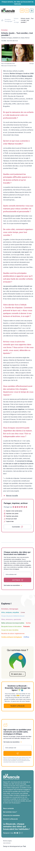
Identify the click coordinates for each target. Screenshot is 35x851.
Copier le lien (10, 521)
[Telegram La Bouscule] (22, 507)
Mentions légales (7, 840)
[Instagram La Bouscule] (16, 507)
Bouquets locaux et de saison (11, 626)
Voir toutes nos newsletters (12, 585)
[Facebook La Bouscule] (13, 507)
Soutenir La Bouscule (17, 706)
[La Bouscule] (8, 10)
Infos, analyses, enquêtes (10, 612)
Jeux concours (6, 843)
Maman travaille (27, 76)
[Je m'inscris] (17, 753)
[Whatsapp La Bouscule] (24, 507)
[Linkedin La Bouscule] (18, 507)
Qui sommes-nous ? (10, 812)
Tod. (24, 846)
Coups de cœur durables (9, 630)
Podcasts (26, 626)
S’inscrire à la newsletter (11, 815)
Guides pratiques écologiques (11, 637)
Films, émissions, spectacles (11, 619)
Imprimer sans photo (12, 516)
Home (2, 20)
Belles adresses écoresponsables (12, 623)
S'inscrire (22, 11)
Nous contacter (8, 808)
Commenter (16, 527)
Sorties (28, 623)
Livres (23, 612)
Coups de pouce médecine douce (12, 616)
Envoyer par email (11, 518)
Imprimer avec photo (12, 513)
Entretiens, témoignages (9, 609)
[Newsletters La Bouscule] (22, 833)
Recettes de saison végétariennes (12, 633)
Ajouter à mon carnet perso (14, 511)
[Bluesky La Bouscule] (26, 507)
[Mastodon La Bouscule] (20, 507)
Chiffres (26, 637)
